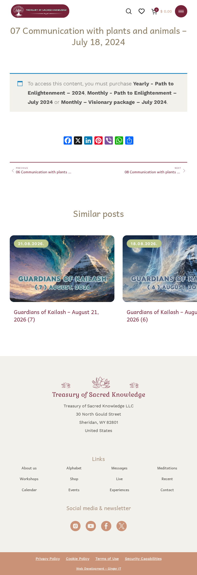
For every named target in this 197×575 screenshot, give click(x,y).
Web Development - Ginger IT (98, 568)
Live (119, 478)
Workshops (29, 478)
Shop (74, 478)
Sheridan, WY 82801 (98, 422)
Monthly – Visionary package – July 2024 (114, 102)
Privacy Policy (48, 558)
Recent (167, 478)
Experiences (119, 489)
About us (29, 468)
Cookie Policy (77, 558)
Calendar (29, 489)
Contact (167, 489)
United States (98, 430)
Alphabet (74, 468)
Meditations (167, 468)
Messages (119, 468)
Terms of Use (107, 558)
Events (74, 489)
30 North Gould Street (98, 414)
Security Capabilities (143, 558)
